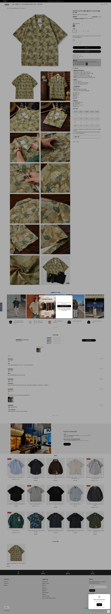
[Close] (71, 296)
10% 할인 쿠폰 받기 (64, 306)
